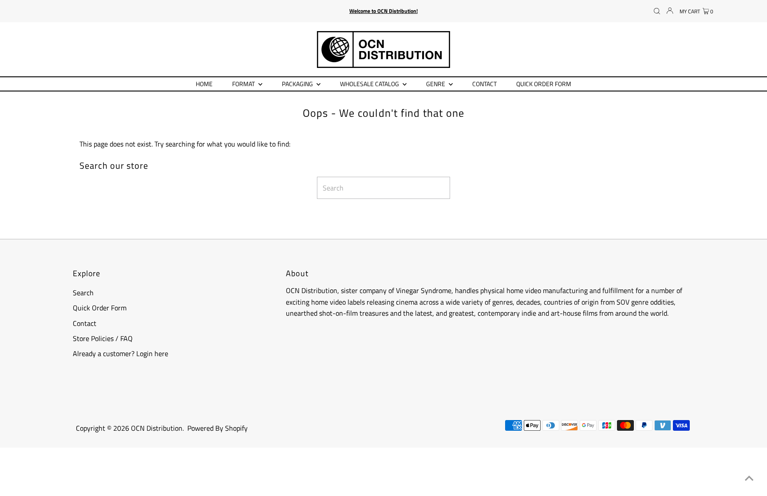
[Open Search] (657, 12)
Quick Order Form (100, 307)
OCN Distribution (156, 428)
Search (83, 292)
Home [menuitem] (204, 83)
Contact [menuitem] (484, 83)
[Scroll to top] (749, 478)
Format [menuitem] (244, 83)
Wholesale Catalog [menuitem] (370, 83)
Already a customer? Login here (120, 353)
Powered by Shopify (217, 428)
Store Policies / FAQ (103, 338)
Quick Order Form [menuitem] (543, 83)
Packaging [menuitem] (298, 83)
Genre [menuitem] (436, 83)
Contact (84, 323)
